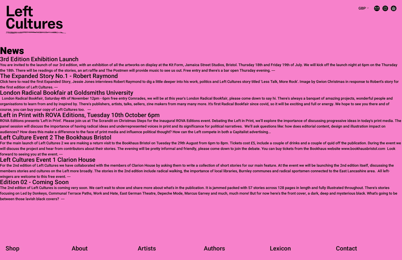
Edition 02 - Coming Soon (34, 182)
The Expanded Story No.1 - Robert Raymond (59, 76)
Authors (214, 248)
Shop (12, 248)
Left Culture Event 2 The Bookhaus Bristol (55, 137)
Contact (346, 248)
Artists (147, 248)
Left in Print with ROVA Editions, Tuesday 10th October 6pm (80, 115)
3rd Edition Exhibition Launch (39, 59)
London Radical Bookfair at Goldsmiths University (66, 92)
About (80, 248)
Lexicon (280, 248)
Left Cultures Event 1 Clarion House (47, 159)
